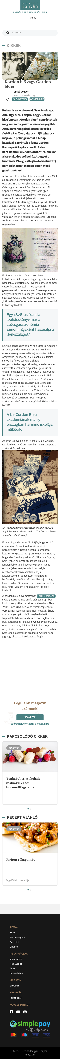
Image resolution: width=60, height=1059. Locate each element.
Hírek (12, 933)
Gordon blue (37, 99)
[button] (28, 809)
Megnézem (30, 717)
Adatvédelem (16, 973)
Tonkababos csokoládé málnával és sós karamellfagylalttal (23, 783)
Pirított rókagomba (20, 859)
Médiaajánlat (16, 964)
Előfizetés (14, 986)
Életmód (14, 947)
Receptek (14, 942)
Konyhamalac (19, 99)
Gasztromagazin (17, 937)
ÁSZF (12, 969)
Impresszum (16, 959)
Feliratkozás (16, 998)
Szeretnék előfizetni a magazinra (30, 724)
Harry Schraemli (46, 596)
